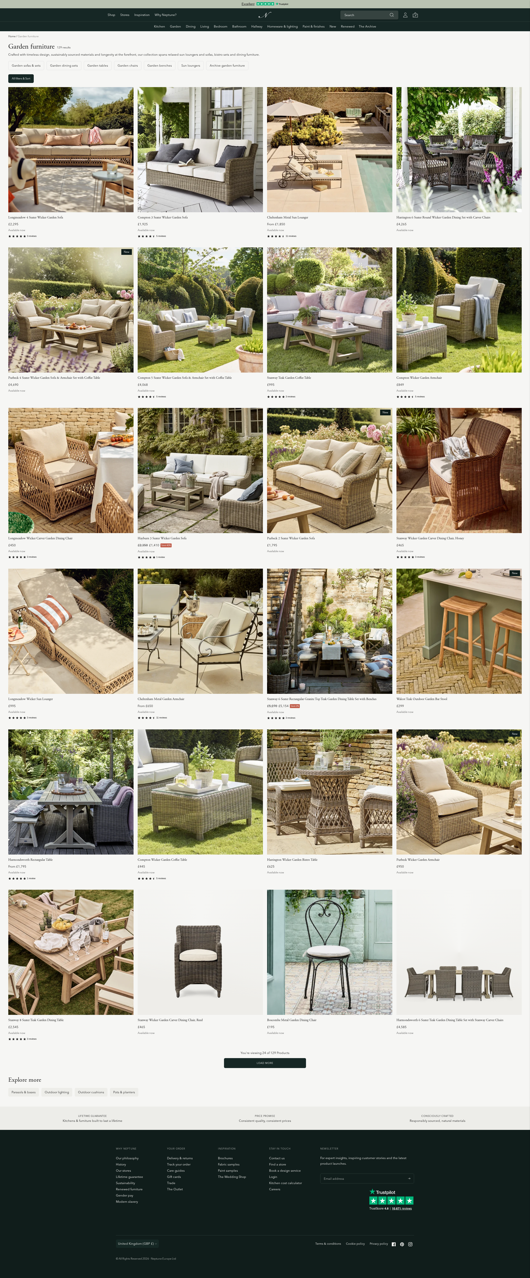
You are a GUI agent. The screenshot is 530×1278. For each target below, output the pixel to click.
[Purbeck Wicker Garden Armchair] (459, 792)
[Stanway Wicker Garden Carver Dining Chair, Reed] (200, 952)
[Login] (405, 14)
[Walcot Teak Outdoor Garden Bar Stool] (459, 631)
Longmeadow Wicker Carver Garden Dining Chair (40, 538)
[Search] (392, 15)
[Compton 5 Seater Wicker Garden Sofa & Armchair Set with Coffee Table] (200, 310)
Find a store (277, 1164)
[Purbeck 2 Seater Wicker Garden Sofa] (329, 470)
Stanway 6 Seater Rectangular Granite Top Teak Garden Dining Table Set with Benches (321, 699)
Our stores (123, 1170)
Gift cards (174, 1177)
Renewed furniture (129, 1189)
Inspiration (142, 15)
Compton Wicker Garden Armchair (419, 378)
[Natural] (269, 223)
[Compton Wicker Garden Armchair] (459, 310)
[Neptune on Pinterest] (402, 1245)
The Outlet (175, 1189)
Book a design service (285, 1170)
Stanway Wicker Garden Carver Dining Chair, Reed (170, 1020)
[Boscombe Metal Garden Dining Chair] (329, 952)
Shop (111, 15)
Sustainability (125, 1183)
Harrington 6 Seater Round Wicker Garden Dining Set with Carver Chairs (443, 217)
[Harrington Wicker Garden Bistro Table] (329, 792)
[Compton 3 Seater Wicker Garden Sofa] (200, 149)
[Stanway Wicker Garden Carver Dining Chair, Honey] (459, 470)
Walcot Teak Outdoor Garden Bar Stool (421, 699)
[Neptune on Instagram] (410, 1245)
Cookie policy (355, 1244)
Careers (274, 1189)
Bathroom (239, 26)
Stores (124, 15)
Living (204, 26)
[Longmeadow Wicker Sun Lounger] (71, 631)
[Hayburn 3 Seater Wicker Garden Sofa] (200, 470)
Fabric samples (229, 1164)
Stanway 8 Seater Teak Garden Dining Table (36, 1020)
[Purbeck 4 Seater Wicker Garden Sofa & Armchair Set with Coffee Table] (71, 310)
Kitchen (159, 26)
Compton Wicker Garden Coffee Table (162, 860)
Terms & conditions (328, 1244)
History (121, 1164)
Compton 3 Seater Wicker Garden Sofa (163, 217)
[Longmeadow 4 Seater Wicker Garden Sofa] (71, 149)
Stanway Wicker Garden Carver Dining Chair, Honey (430, 538)
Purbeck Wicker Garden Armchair (418, 860)
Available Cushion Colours (286, 217)
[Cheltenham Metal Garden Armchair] (200, 631)
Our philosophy (127, 1158)
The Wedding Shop (232, 1177)
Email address (332, 1173)
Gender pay (124, 1195)
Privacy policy (379, 1244)
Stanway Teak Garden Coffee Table (289, 378)
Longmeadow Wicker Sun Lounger (30, 699)
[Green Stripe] (274, 223)
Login (273, 1177)
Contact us (277, 1158)
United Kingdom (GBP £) (136, 1244)
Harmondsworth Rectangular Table (30, 860)
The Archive (367, 26)
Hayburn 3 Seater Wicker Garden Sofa (162, 538)
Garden (175, 26)
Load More (265, 1063)
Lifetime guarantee (129, 1177)
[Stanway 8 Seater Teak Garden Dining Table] (71, 952)
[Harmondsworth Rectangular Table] (71, 792)
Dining (190, 26)
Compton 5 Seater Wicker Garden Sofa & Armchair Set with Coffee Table (185, 378)
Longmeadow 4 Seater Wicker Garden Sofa (35, 217)
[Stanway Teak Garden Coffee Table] (329, 310)
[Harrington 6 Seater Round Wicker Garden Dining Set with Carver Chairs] (459, 149)
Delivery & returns (180, 1158)
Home (12, 36)
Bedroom (220, 26)
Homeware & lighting (282, 26)
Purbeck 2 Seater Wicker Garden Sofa (291, 538)
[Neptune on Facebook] (394, 1245)
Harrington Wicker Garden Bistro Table (292, 860)
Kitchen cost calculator (285, 1183)
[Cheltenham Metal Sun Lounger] (329, 149)
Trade (171, 1183)
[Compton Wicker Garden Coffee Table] (200, 792)
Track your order (178, 1164)
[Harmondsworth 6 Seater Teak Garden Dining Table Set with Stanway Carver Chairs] (459, 952)
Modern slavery (127, 1202)
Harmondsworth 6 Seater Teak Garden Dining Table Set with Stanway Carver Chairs (449, 1020)
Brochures (225, 1158)
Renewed (348, 26)
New (333, 26)
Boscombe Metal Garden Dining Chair (291, 1020)
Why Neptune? (165, 15)
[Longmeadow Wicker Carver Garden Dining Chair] (71, 470)
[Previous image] (13, 149)
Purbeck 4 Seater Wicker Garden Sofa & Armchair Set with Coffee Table (54, 378)
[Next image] (128, 149)
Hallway (256, 26)
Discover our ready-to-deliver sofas (265, 4)
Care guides (176, 1170)
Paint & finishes (314, 26)
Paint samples (228, 1170)
